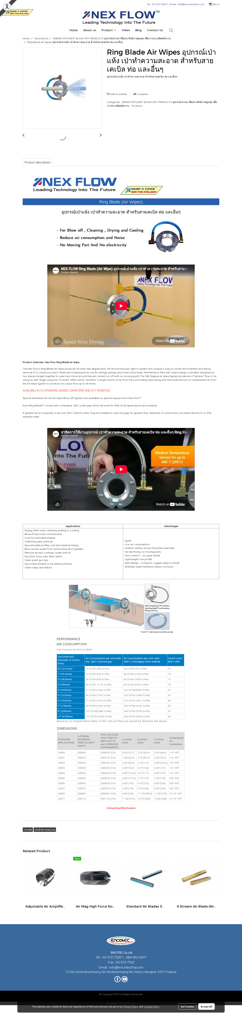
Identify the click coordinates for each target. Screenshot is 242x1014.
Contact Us (155, 30)
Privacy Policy (130, 1006)
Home (74, 30)
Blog (138, 30)
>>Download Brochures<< (121, 808)
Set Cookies (187, 1006)
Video (126, 30)
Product (108, 30)
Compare (142, 94)
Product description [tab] (37, 162)
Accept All (206, 1006)
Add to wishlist (118, 94)
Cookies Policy (151, 1006)
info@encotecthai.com (126, 967)
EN (215, 4)
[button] (171, 30)
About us (89, 30)
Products (137, 105)
